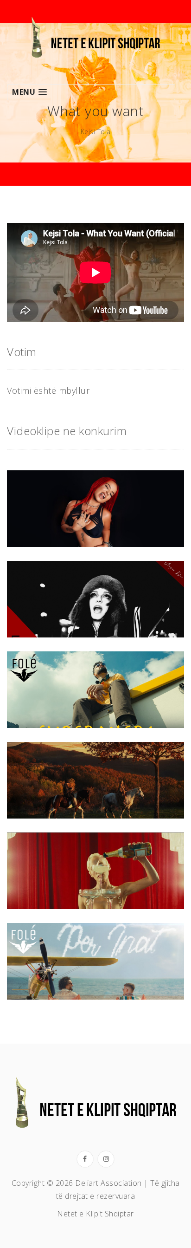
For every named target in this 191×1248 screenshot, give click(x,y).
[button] (91, 92)
